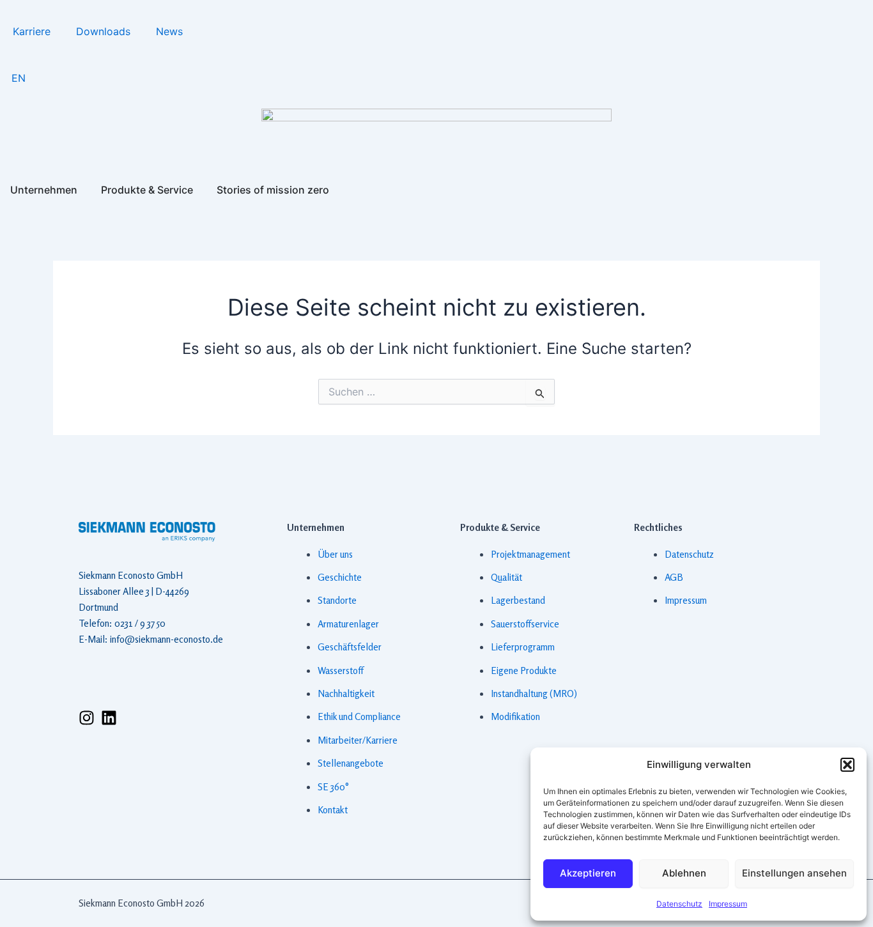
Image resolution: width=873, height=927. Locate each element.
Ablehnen (684, 873)
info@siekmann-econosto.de (166, 639)
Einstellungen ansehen (794, 873)
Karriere (31, 31)
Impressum (728, 903)
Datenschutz (679, 903)
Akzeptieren (588, 873)
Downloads (103, 31)
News (169, 31)
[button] (847, 764)
